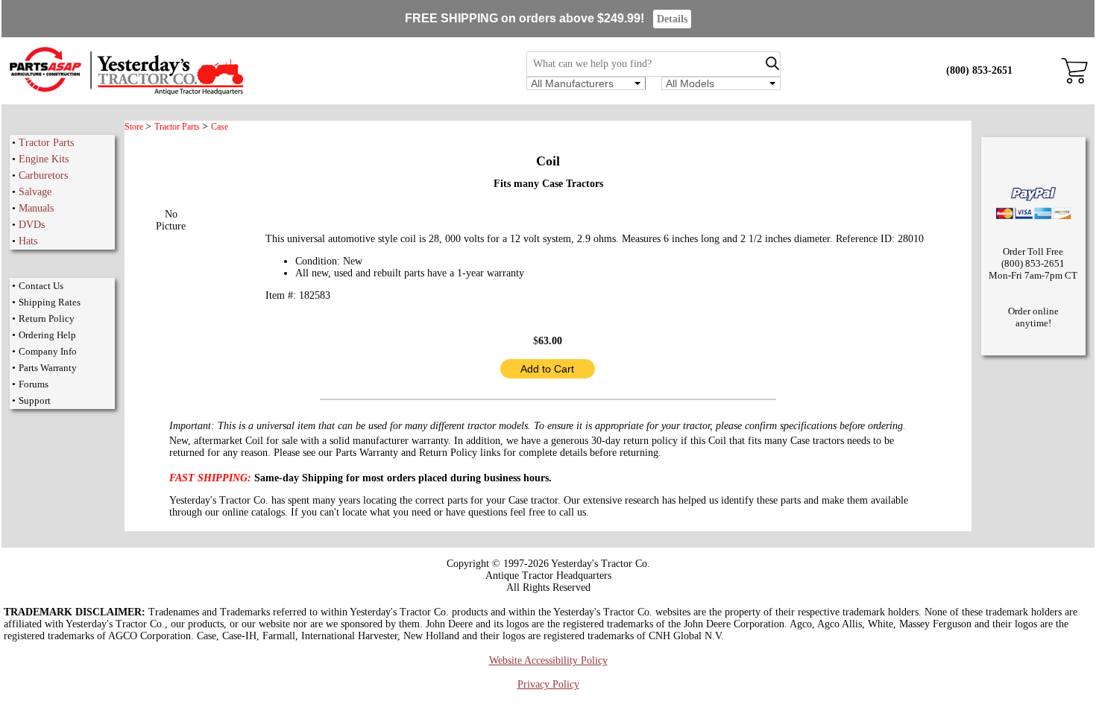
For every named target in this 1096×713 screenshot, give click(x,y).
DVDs (32, 224)
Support (35, 400)
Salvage (35, 191)
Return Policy (47, 318)
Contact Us (41, 285)
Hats (28, 241)
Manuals (36, 208)
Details (672, 19)
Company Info (48, 351)
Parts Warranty (48, 367)
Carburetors (43, 175)
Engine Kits (44, 159)
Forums (33, 384)
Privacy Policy (548, 684)
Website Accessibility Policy (548, 660)
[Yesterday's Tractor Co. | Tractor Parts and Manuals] (126, 92)
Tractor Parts (46, 142)
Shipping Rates (50, 302)
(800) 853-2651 (979, 70)
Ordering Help (47, 334)
